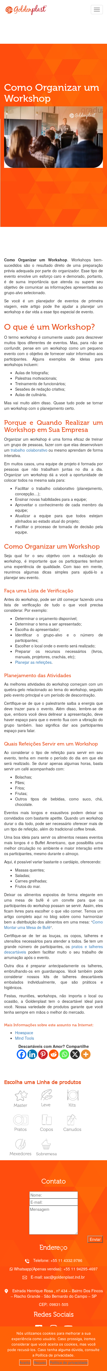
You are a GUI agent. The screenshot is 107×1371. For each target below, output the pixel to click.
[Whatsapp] (64, 1054)
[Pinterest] (43, 1054)
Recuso (40, 1362)
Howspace (24, 1032)
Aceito (24, 1362)
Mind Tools (24, 1038)
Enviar (95, 1239)
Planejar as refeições (33, 662)
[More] (86, 1054)
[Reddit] (53, 1054)
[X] (75, 1054)
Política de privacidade (69, 1362)
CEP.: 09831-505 (53, 1304)
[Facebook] (21, 1054)
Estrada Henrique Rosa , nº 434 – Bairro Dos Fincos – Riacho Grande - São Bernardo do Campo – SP (57, 1293)
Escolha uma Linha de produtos (42, 1082)
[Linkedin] (32, 1054)
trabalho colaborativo (29, 450)
